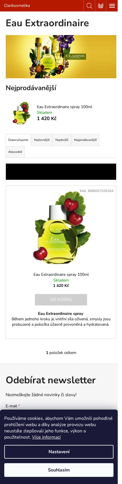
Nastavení (59, 452)
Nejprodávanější (85, 140)
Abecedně (15, 152)
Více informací (46, 437)
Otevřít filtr (61, 171)
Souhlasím (59, 470)
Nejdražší (61, 140)
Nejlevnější (42, 140)
